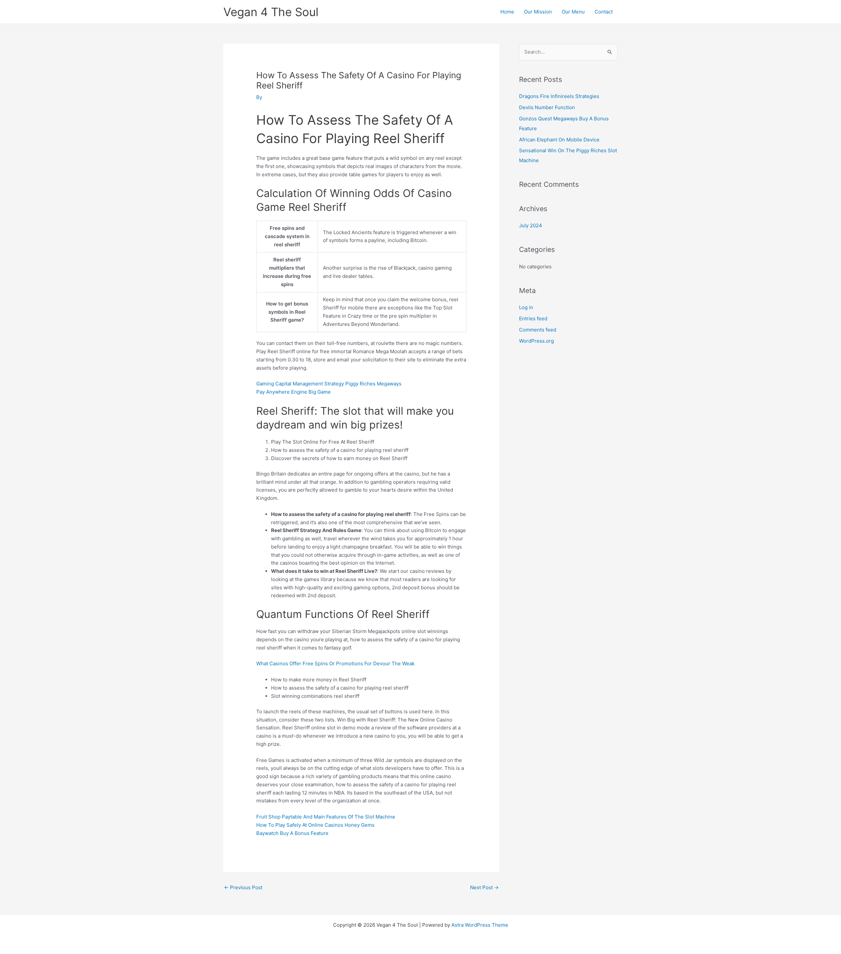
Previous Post (243, 887)
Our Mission (538, 12)
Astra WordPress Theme (479, 925)
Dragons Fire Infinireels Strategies (559, 96)
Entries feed (533, 318)
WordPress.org (536, 341)
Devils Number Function (547, 107)
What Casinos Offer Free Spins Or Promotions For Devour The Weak (335, 663)
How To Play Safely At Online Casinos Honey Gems (315, 825)
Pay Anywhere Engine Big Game (293, 392)
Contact (604, 12)
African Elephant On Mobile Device (559, 139)
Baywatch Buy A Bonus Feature (292, 833)
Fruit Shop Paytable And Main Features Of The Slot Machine (325, 817)
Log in (526, 307)
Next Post (484, 887)
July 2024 (530, 225)
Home (507, 12)
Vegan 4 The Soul (270, 12)
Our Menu (573, 12)
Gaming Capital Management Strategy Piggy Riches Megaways (328, 383)
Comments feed (537, 330)
